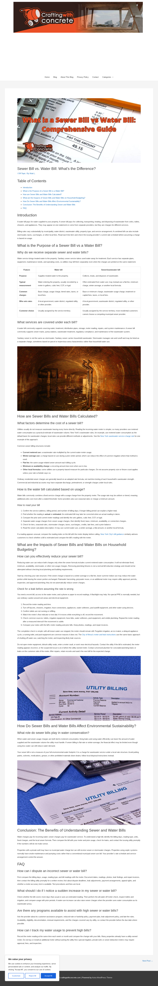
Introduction (27, 187)
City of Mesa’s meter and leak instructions (99, 635)
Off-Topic (22, 173)
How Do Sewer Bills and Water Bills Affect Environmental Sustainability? (52, 201)
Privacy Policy (83, 77)
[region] (32, 968)
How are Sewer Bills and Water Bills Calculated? (42, 194)
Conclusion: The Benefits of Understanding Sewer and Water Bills (49, 205)
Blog (55, 77)
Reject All (32, 976)
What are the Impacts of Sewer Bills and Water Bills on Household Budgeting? (54, 198)
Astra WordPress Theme (102, 978)
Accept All (48, 976)
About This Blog (67, 77)
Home (47, 77)
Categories (106, 77)
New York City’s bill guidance (112, 534)
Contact (95, 77)
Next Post (147, 961)
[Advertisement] (79, 55)
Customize (16, 976)
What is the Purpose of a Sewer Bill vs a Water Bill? (43, 191)
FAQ (25, 208)
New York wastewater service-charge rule (117, 436)
